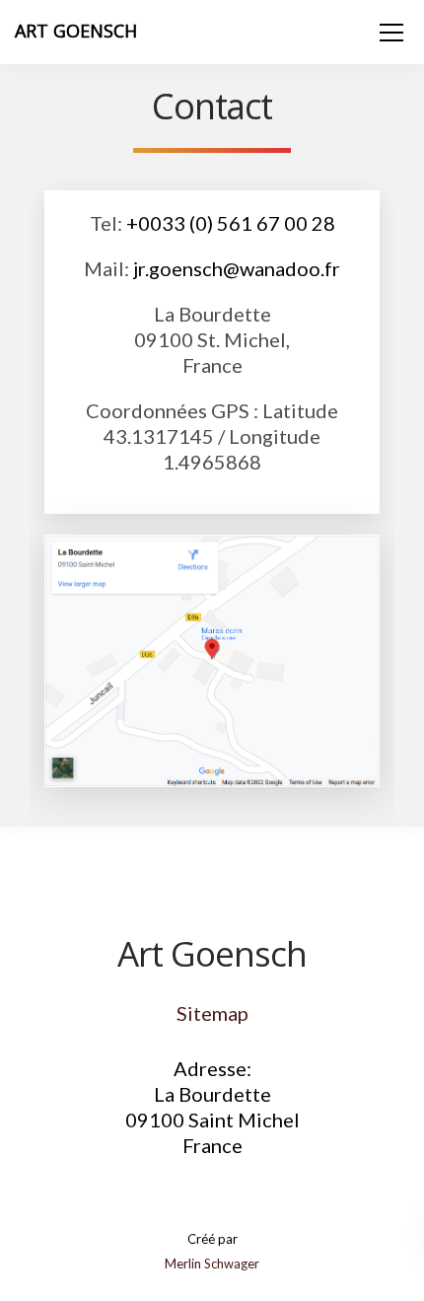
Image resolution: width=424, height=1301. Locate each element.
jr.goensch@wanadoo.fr (236, 268)
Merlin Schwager (212, 1263)
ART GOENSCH (76, 30)
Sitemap (212, 1013)
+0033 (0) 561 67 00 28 (230, 223)
